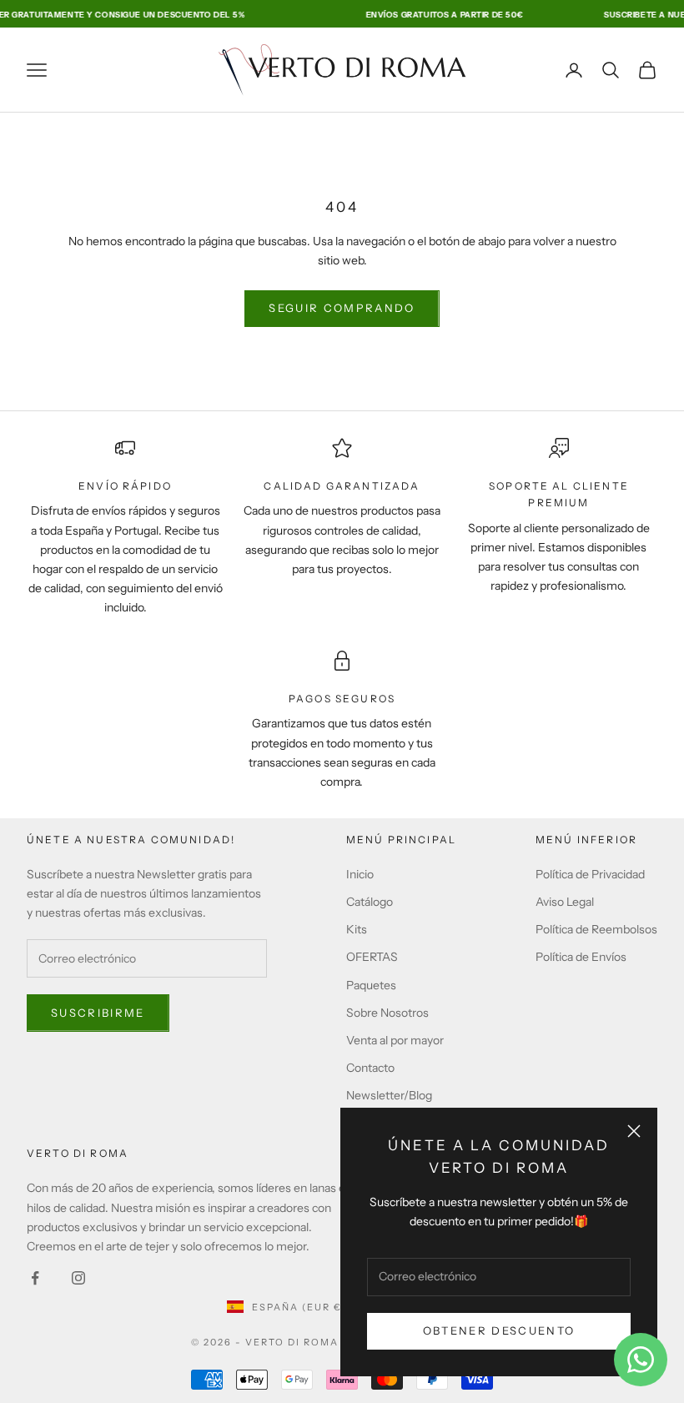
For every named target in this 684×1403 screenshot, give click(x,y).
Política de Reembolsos (596, 929)
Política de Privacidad (590, 874)
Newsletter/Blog (389, 1095)
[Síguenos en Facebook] (35, 1278)
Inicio (360, 874)
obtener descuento (499, 1330)
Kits (356, 929)
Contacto (370, 1067)
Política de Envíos (581, 956)
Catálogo (369, 901)
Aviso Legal (565, 901)
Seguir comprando (342, 307)
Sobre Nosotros (387, 1012)
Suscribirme (98, 1012)
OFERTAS (372, 956)
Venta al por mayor (395, 1040)
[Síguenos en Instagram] (78, 1278)
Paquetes (371, 985)
